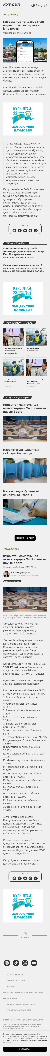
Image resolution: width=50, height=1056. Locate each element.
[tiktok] (16, 963)
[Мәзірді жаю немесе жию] (45, 5)
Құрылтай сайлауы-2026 (19, 1010)
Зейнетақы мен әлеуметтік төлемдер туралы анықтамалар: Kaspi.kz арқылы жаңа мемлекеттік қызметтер (23, 253)
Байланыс (12, 998)
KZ (39, 5)
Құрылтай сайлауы (12, 581)
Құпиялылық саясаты (18, 981)
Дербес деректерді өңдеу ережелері (25, 992)
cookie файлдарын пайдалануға (32, 1040)
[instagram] (7, 963)
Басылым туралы (15, 975)
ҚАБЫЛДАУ (25, 1049)
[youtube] (34, 963)
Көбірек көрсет (25, 538)
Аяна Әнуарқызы (20, 572)
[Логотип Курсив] (11, 4)
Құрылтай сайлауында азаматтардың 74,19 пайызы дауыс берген (24, 408)
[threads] (25, 963)
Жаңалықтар (11, 14)
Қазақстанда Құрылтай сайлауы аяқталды (21, 493)
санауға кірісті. (28, 863)
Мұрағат (11, 987)
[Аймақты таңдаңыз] (33, 5)
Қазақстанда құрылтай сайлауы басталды (21, 451)
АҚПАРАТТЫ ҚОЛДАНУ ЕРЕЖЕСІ (21, 1004)
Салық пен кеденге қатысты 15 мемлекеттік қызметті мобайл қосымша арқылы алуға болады (24, 268)
